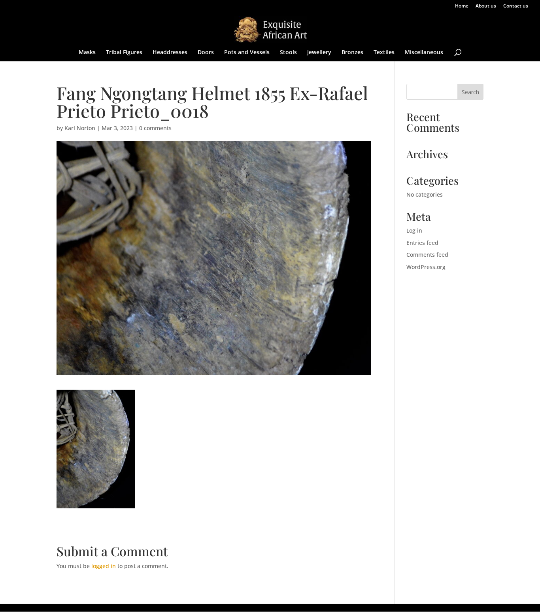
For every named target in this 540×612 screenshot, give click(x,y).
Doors (206, 52)
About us (486, 6)
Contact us (515, 6)
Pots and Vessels (247, 52)
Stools (288, 52)
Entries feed (422, 242)
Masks (87, 52)
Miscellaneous (424, 52)
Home (461, 6)
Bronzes (352, 52)
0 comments (155, 128)
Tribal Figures (124, 52)
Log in (414, 230)
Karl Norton (79, 128)
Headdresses (170, 52)
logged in (103, 566)
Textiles (384, 52)
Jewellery (319, 52)
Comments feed (427, 254)
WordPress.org (426, 267)
